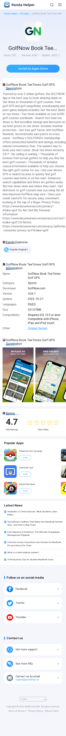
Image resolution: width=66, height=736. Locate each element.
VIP (14, 450)
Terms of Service (16, 711)
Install (25, 458)
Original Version (37, 328)
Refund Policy (51, 711)
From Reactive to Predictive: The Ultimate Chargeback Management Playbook (33, 533)
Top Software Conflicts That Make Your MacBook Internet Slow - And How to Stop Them (35, 523)
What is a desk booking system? (23, 552)
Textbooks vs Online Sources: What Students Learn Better (32, 513)
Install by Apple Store (33, 68)
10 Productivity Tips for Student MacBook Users (30, 559)
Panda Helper (23, 4)
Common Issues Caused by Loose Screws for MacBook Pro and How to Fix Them (34, 544)
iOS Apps (24, 13)
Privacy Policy (34, 711)
